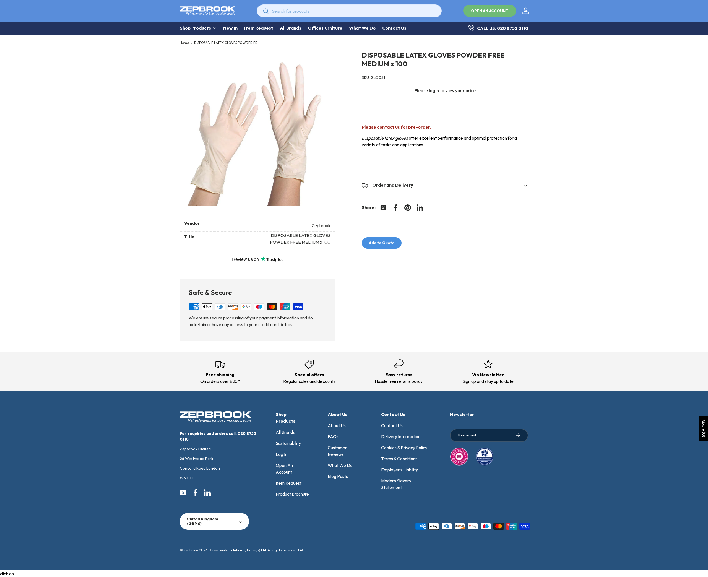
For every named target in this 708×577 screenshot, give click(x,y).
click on (7, 573)
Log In (281, 454)
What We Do (362, 28)
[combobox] (349, 10)
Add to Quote (381, 243)
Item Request (258, 28)
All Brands (290, 28)
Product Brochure (292, 494)
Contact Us (394, 28)
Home (184, 43)
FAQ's (333, 436)
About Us (337, 425)
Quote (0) (703, 428)
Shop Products (195, 28)
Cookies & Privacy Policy (404, 447)
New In (230, 28)
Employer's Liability (399, 469)
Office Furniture (325, 28)
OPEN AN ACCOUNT (489, 10)
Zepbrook (191, 550)
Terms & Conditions (399, 458)
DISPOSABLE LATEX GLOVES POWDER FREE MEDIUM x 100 (227, 43)
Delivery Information (400, 436)
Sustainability (288, 443)
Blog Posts (338, 476)
